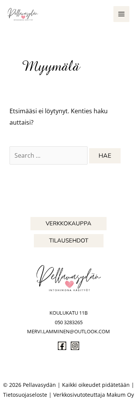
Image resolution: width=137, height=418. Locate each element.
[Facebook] (62, 346)
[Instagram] (75, 346)
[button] (68, 223)
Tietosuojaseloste (25, 394)
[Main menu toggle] (121, 14)
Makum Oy (120, 394)
